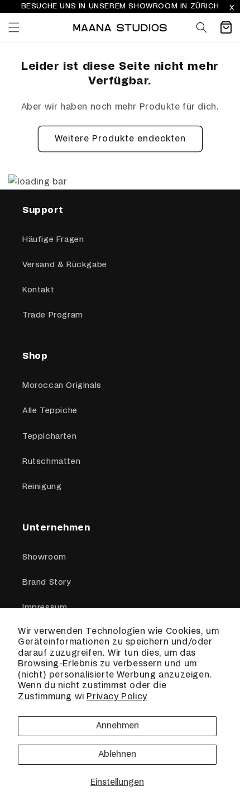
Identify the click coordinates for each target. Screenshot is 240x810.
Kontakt (38, 290)
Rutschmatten (51, 462)
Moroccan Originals (62, 386)
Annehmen (117, 726)
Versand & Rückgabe (64, 265)
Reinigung (41, 487)
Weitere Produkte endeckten (120, 139)
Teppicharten (49, 436)
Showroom (44, 557)
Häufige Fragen (53, 240)
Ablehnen (117, 754)
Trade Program (52, 315)
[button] (14, 27)
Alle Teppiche (50, 411)
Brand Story (46, 582)
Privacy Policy (117, 697)
